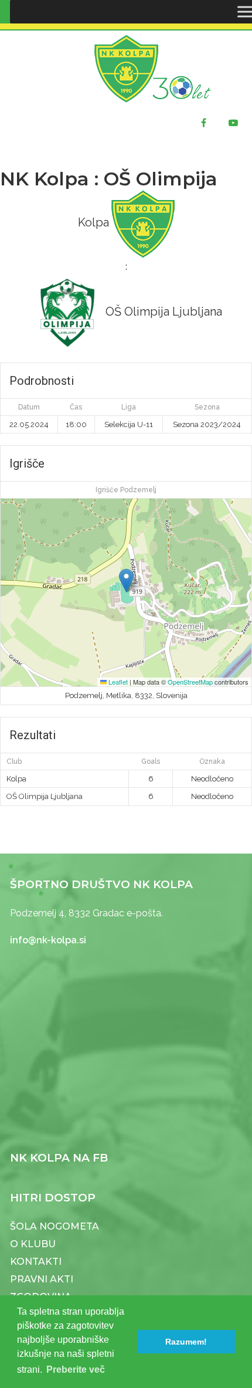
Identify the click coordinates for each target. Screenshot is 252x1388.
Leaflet (117, 681)
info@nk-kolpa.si (48, 940)
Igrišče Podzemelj (126, 490)
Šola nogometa (54, 1226)
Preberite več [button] (75, 1370)
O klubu (33, 1244)
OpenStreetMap (190, 681)
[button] (126, 580)
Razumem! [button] (186, 1341)
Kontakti (36, 1261)
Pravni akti (41, 1279)
